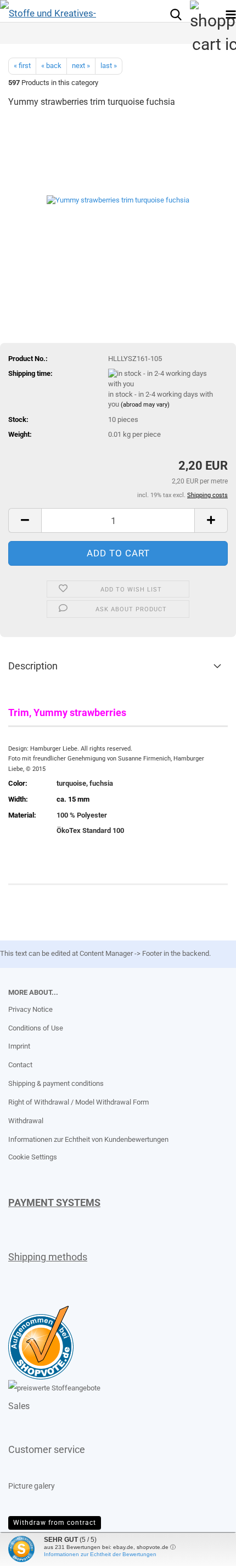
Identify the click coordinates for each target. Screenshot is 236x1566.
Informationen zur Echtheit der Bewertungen (100, 1554)
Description (33, 666)
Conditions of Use (35, 1028)
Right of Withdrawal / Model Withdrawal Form (78, 1102)
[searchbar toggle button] (175, 13)
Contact (20, 1065)
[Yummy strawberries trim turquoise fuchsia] (118, 200)
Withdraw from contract (54, 1522)
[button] (24, 520)
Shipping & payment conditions (56, 1083)
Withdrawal (25, 1121)
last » (108, 65)
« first (22, 65)
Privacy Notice (30, 1009)
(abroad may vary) (145, 404)
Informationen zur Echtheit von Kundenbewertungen (88, 1139)
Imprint (19, 1046)
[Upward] (30, 1549)
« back (51, 65)
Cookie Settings (32, 1157)
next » (81, 65)
